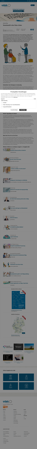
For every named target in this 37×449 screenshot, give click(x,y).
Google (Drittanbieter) (7, 106)
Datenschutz (15, 97)
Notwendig (5, 100)
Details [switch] (35, 98)
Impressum (3, 98)
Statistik (4, 102)
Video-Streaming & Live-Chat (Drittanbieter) (11, 104)
